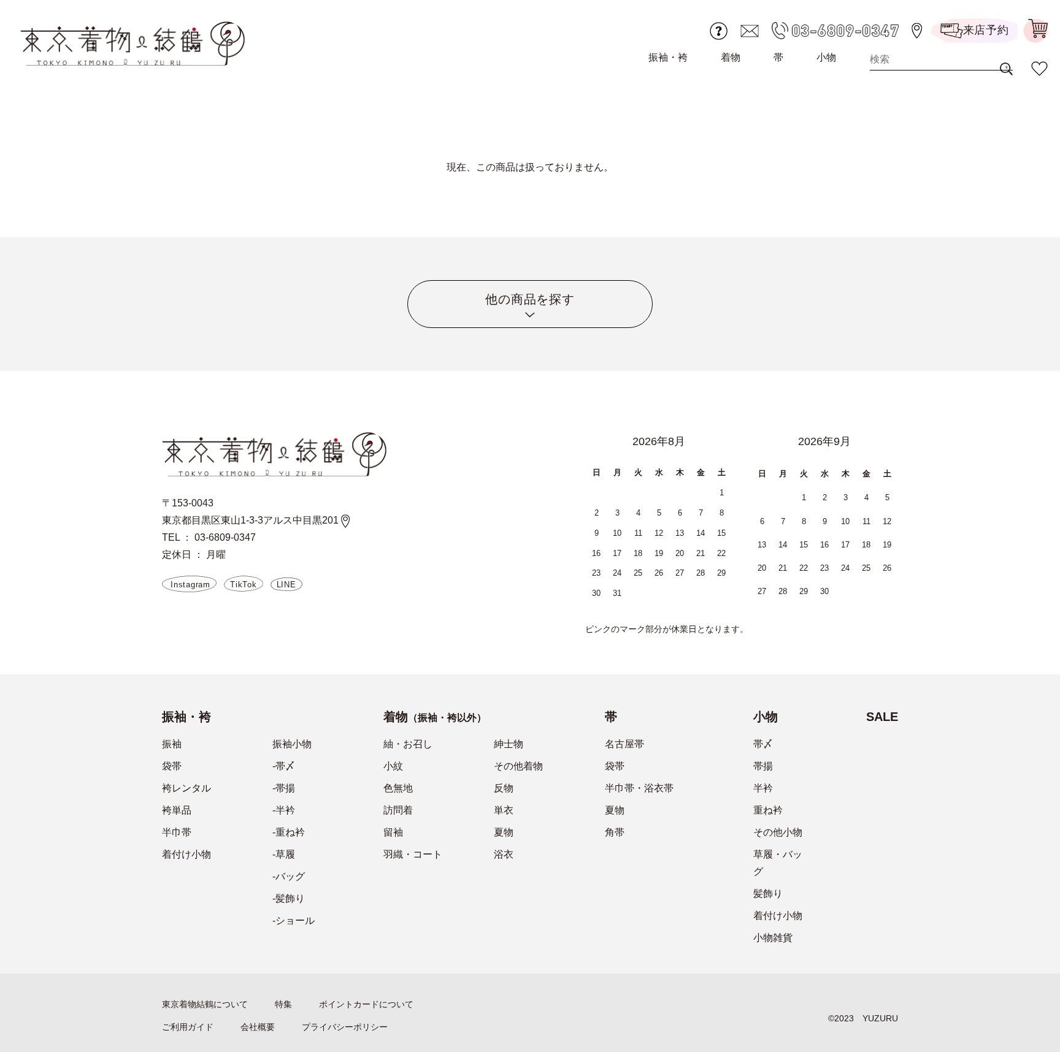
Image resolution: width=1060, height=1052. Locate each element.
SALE (882, 716)
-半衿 (283, 810)
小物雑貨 (773, 937)
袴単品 (176, 810)
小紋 (393, 766)
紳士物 (508, 744)
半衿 (763, 788)
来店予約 (986, 30)
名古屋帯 (624, 744)
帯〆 (763, 744)
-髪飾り (288, 898)
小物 (826, 57)
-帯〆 (283, 766)
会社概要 (257, 1027)
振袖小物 (292, 744)
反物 (503, 788)
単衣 (503, 810)
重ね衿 (768, 810)
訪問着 (398, 810)
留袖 (393, 832)
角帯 (614, 832)
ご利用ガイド (187, 1027)
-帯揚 (283, 788)
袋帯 (172, 766)
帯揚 (763, 766)
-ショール (293, 920)
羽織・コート (412, 854)
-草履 (283, 854)
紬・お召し (407, 744)
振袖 (172, 744)
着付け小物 (186, 854)
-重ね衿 (288, 832)
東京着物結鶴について (205, 1004)
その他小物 (777, 832)
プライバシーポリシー (345, 1027)
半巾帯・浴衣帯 (639, 788)
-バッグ (288, 876)
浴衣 (503, 854)
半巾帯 (176, 832)
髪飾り (768, 893)
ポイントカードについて (366, 1004)
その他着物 (518, 766)
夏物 (503, 832)
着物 (730, 57)
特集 (283, 1004)
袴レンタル (186, 788)
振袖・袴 (668, 57)
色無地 (398, 788)
